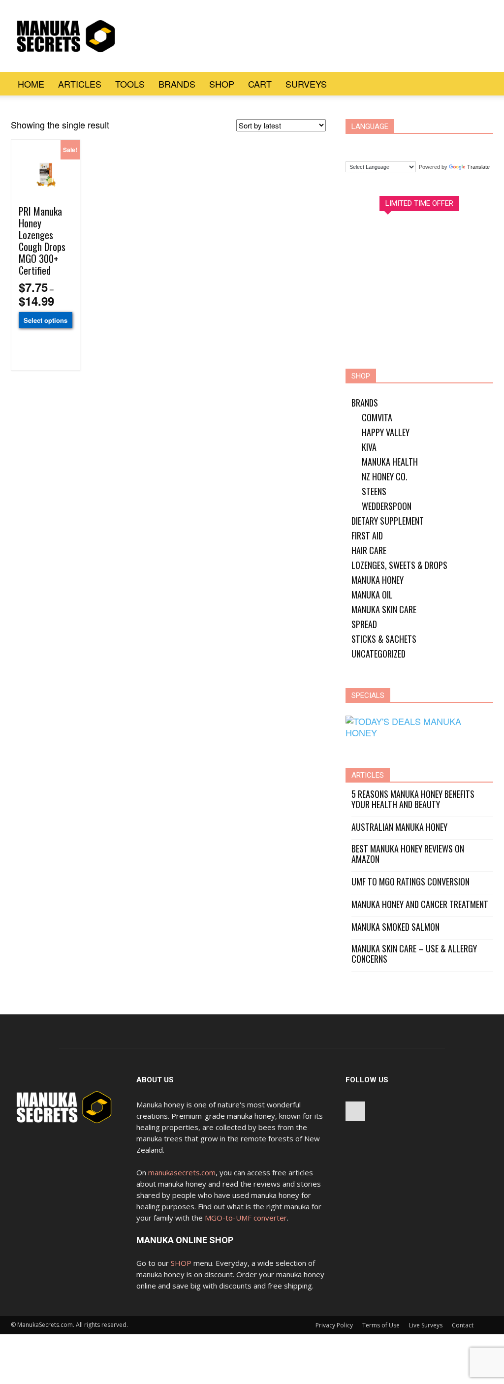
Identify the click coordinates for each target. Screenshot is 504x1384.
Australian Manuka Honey (399, 827)
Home (31, 83)
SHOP (181, 1263)
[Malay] (451, 146)
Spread (364, 624)
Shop (221, 83)
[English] (395, 146)
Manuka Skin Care (383, 609)
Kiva (369, 446)
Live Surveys (425, 1325)
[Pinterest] (355, 1111)
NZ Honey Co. (385, 476)
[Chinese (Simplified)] (357, 146)
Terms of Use (381, 1325)
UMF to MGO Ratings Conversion (410, 882)
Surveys (306, 83)
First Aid (367, 535)
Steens (374, 491)
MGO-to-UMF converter (246, 1218)
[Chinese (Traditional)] (376, 146)
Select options (45, 320)
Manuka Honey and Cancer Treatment (419, 904)
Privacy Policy (334, 1325)
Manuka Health (390, 461)
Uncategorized (378, 653)
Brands (176, 83)
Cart (260, 83)
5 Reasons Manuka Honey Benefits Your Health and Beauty (412, 799)
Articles (79, 83)
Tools (130, 83)
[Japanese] (432, 146)
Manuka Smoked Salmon (395, 927)
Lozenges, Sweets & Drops (399, 565)
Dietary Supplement (387, 520)
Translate (478, 167)
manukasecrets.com (182, 1172)
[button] (481, 83)
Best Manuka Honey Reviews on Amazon (407, 854)
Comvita (377, 417)
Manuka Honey (377, 579)
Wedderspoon (386, 506)
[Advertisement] (314, 36)
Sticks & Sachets (383, 638)
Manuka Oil (372, 594)
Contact (462, 1325)
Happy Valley (386, 432)
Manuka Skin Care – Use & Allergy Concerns (414, 954)
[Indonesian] (413, 146)
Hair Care (368, 550)
